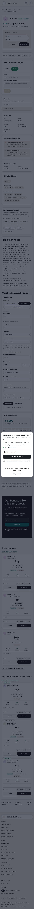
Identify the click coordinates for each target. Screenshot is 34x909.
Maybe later (17, 474)
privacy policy (26, 461)
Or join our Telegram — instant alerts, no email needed (18, 469)
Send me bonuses (17, 456)
